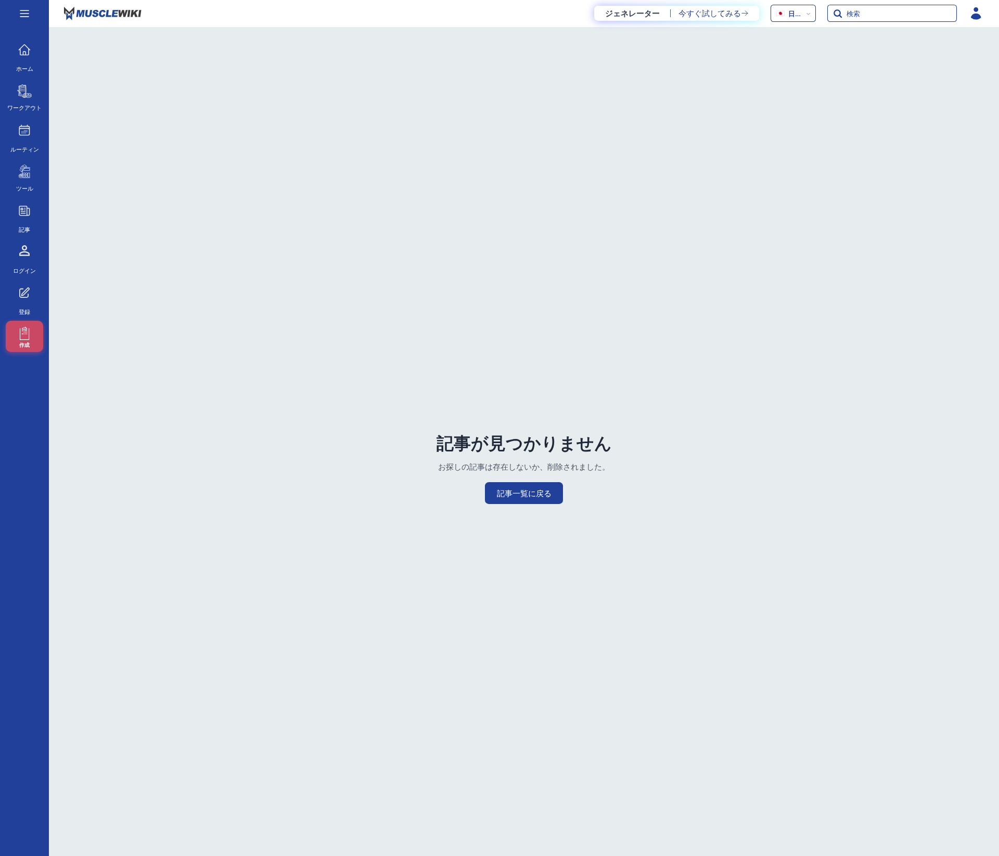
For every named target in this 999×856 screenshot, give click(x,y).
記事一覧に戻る (524, 493)
